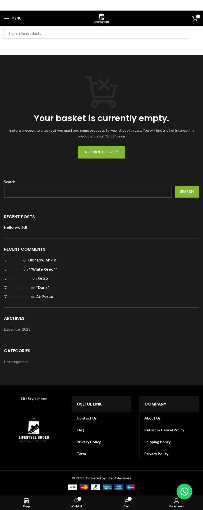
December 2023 (17, 329)
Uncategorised (16, 361)
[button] (184, 491)
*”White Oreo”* (43, 269)
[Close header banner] (196, 5)
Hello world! (15, 227)
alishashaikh (19, 287)
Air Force (44, 296)
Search (9, 181)
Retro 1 (44, 278)
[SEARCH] (193, 33)
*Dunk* (42, 287)
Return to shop (101, 152)
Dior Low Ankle (42, 260)
